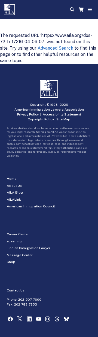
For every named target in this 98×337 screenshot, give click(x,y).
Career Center (18, 234)
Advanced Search (55, 48)
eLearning (15, 241)
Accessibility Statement (62, 114)
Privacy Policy (28, 114)
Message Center (20, 255)
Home (11, 179)
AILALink (14, 199)
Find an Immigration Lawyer (28, 248)
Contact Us (15, 290)
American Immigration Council (31, 206)
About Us (14, 186)
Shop (11, 262)
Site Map (63, 119)
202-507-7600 (29, 299)
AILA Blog (15, 192)
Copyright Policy (41, 119)
